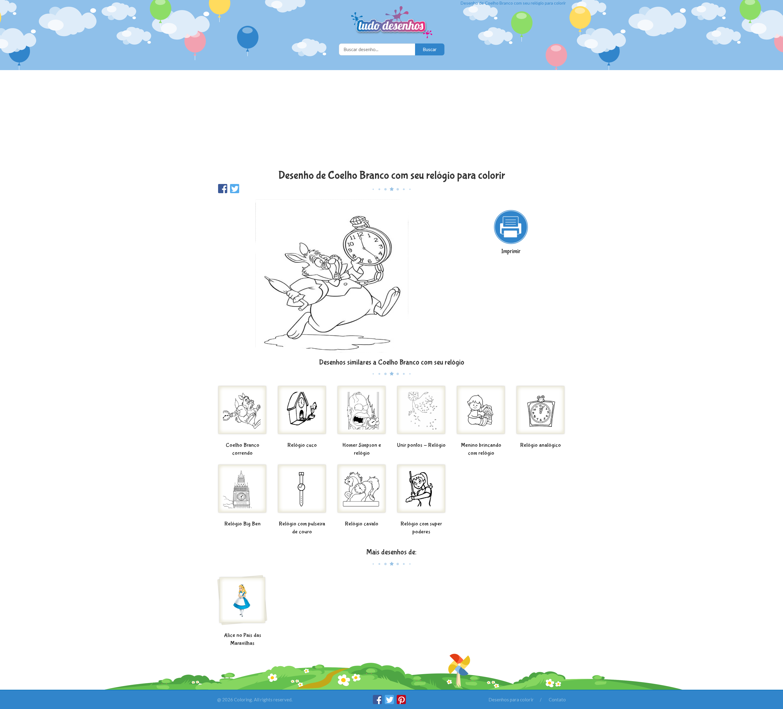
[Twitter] (390, 702)
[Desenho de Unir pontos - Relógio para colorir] (421, 412)
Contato (557, 699)
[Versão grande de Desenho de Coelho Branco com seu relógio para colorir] (331, 275)
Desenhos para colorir (511, 699)
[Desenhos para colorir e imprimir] (391, 22)
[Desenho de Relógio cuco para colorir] (302, 412)
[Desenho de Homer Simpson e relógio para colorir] (361, 412)
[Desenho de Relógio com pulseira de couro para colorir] (302, 491)
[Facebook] (378, 702)
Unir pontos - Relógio (421, 445)
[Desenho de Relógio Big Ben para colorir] (242, 491)
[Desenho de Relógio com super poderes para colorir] (421, 491)
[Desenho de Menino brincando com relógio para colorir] (481, 412)
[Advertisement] (391, 120)
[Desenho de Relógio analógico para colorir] (540, 412)
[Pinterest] (401, 702)
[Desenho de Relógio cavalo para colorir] (361, 491)
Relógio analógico (540, 445)
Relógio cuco (302, 445)
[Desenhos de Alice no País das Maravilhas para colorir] (242, 602)
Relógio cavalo (361, 524)
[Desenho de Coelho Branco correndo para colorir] (242, 412)
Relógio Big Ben (243, 524)
